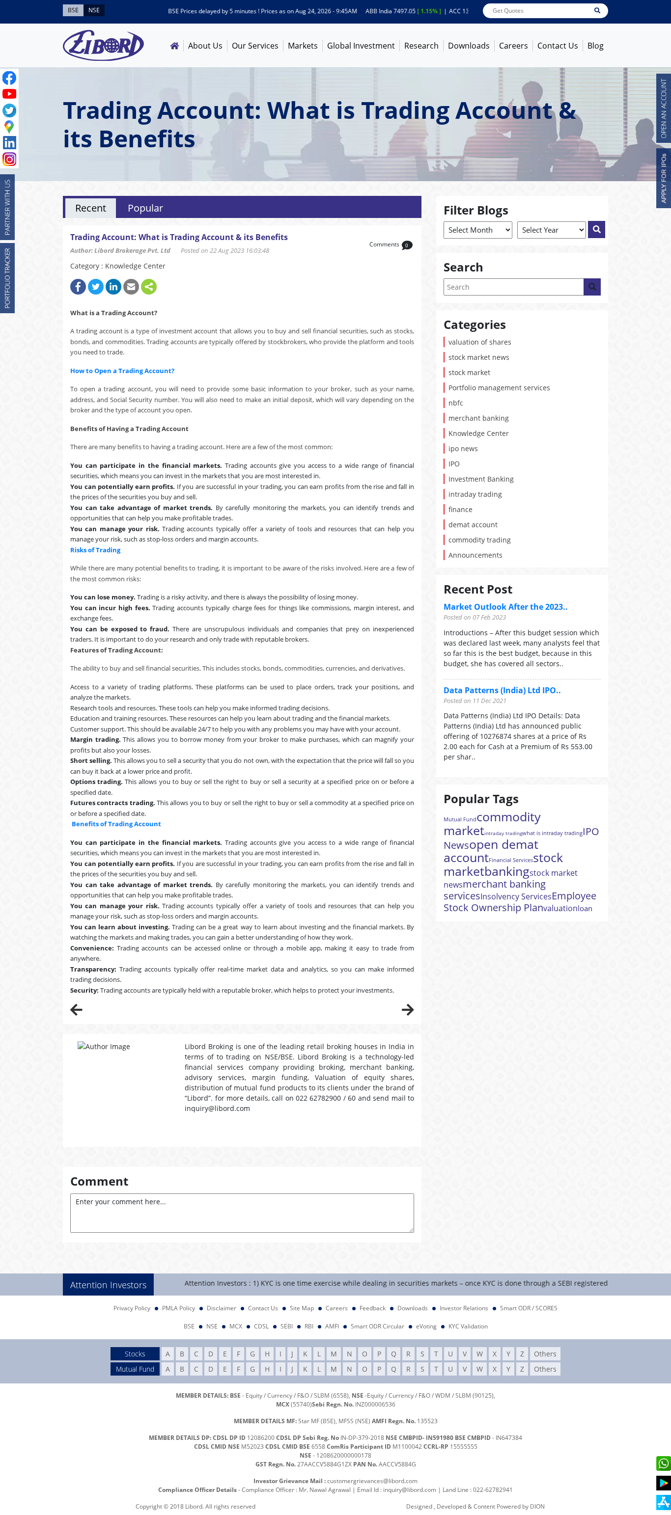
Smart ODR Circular (377, 1326)
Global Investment (361, 45)
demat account (473, 524)
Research (421, 45)
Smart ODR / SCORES (529, 1308)
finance (460, 509)
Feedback (373, 1308)
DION (537, 1506)
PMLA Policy (178, 1308)
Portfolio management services (499, 387)
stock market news (478, 357)
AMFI (332, 1326)
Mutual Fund (460, 819)
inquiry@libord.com (409, 1490)
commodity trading (479, 539)
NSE (212, 1326)
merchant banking (478, 418)
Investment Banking (481, 479)
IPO (454, 463)
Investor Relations (464, 1308)
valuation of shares (479, 342)
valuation (560, 908)
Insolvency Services (516, 896)
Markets (303, 45)
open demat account (491, 851)
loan (585, 908)
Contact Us (557, 45)
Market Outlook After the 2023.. (506, 606)
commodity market (492, 823)
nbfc (455, 402)
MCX (235, 1326)
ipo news (463, 448)
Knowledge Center (478, 433)
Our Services (255, 45)
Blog (595, 45)
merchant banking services (495, 889)
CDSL (261, 1326)
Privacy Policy (131, 1308)
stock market (469, 372)
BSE (189, 1326)
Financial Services (511, 860)
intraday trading (475, 494)
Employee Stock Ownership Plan (520, 901)
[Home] (174, 46)
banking (507, 871)
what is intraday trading (552, 833)
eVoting (426, 1326)
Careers (513, 45)
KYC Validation (468, 1326)
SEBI (286, 1326)
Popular (145, 208)
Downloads (469, 45)
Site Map (302, 1308)
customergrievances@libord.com (372, 1481)
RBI (309, 1326)
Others (545, 1353)
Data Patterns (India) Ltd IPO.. (502, 690)
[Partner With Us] (7, 207)
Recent (90, 208)
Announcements (475, 555)
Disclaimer (221, 1308)
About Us (205, 45)
